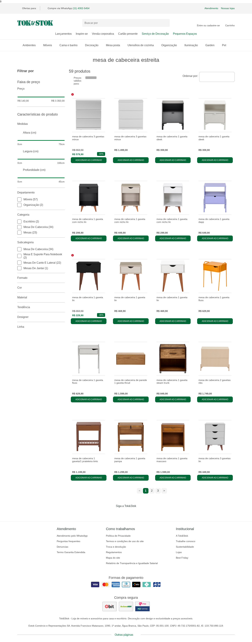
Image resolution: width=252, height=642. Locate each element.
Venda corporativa (103, 33)
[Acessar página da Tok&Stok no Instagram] (121, 513)
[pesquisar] (166, 23)
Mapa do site (113, 557)
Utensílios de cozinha (141, 45)
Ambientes (29, 45)
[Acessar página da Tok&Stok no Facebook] (111, 513)
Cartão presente (128, 33)
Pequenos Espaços (185, 33)
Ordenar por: (190, 75)
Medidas (22, 123)
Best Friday (182, 557)
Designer (22, 317)
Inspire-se (82, 33)
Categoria (23, 214)
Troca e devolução (116, 546)
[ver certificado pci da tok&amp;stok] (142, 606)
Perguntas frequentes (68, 541)
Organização (169, 45)
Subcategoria (25, 242)
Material (22, 297)
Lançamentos (63, 33)
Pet (224, 45)
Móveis (47, 45)
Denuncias (62, 546)
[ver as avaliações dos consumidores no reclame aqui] (126, 606)
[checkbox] (19, 199)
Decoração (91, 45)
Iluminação (191, 45)
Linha (20, 326)
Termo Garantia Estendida (71, 552)
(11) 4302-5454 (81, 8)
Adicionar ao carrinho (88, 160)
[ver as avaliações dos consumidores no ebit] (109, 606)
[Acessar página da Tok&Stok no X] (140, 513)
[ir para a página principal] (35, 23)
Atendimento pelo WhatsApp (72, 535)
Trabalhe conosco (185, 541)
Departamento (26, 192)
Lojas (179, 552)
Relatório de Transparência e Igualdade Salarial (132, 563)
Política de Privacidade (118, 535)
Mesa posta (113, 45)
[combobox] (217, 77)
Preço (21, 88)
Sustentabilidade (185, 546)
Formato (22, 277)
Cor (19, 287)
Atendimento (211, 8)
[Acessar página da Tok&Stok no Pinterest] (131, 513)
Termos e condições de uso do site (125, 541)
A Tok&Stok (182, 535)
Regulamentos (114, 552)
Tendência (23, 307)
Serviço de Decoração (155, 33)
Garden (209, 45)
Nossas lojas (228, 8)
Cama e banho (68, 45)
